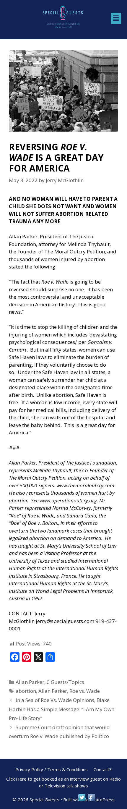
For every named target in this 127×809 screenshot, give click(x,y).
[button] (116, 18)
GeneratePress (99, 799)
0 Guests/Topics (65, 682)
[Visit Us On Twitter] (82, 800)
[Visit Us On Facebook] (91, 800)
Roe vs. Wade (84, 690)
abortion (26, 690)
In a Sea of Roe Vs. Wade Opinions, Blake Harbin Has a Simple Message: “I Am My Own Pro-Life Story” (61, 709)
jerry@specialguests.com (65, 621)
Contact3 (103, 769)
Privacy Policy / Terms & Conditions (51, 769)
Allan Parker (30, 682)
